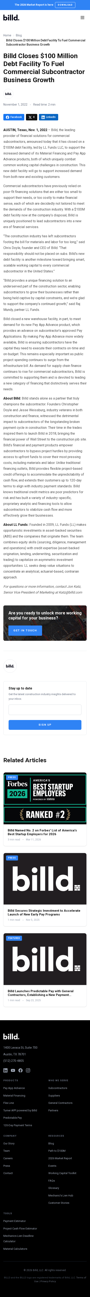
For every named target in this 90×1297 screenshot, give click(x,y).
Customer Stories (58, 1202)
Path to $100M (57, 1150)
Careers (8, 1158)
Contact (8, 1173)
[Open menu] (82, 17)
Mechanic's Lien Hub (60, 1195)
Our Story (8, 1143)
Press (6, 1165)
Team (6, 1150)
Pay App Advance (14, 1088)
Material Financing (14, 1095)
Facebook (16, 117)
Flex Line (8, 1102)
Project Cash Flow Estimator (20, 1228)
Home (7, 35)
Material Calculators (15, 1248)
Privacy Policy (48, 1281)
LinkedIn (51, 117)
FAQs (51, 1180)
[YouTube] (13, 1070)
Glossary (53, 1188)
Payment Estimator (14, 1221)
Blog (19, 35)
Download (65, 5)
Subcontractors (57, 1088)
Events (52, 1165)
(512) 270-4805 (13, 1060)
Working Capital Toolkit (62, 1173)
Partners (53, 1110)
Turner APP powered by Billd (20, 1110)
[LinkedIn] (5, 1070)
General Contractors (60, 1102)
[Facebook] (20, 1070)
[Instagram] (28, 1070)
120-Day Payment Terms (17, 1125)
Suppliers (54, 1095)
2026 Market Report (60, 1158)
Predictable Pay (12, 1117)
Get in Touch (25, 630)
